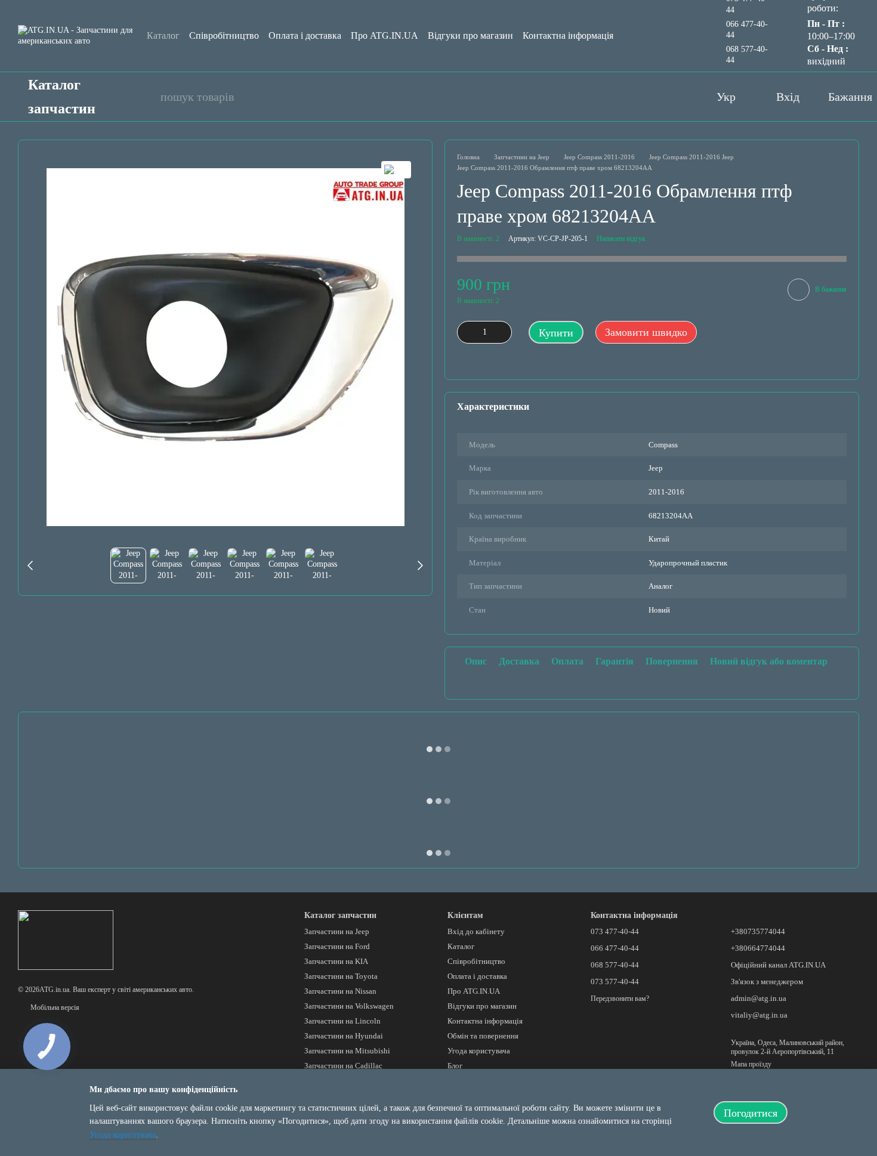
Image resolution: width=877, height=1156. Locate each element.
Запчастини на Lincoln (342, 1020)
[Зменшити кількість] (466, 332)
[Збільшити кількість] (503, 332)
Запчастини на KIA (336, 961)
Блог (454, 1065)
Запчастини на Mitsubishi (347, 1050)
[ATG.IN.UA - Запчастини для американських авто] (65, 939)
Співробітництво (224, 35)
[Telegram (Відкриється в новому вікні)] (678, 96)
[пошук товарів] (144, 96)
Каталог (163, 35)
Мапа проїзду (751, 1064)
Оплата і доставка (304, 35)
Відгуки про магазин (470, 35)
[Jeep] (396, 169)
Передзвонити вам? (620, 998)
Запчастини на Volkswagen (349, 1006)
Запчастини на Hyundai (343, 1035)
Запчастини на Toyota (341, 976)
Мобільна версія (54, 1007)
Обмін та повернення (482, 1035)
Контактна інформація (568, 35)
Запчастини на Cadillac (343, 1065)
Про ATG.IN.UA (384, 35)
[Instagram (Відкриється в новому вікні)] (654, 96)
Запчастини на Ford (337, 946)
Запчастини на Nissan (340, 991)
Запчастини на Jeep (336, 931)
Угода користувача (478, 1050)
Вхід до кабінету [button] (476, 931)
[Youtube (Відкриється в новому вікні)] (630, 96)
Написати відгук (621, 238)
